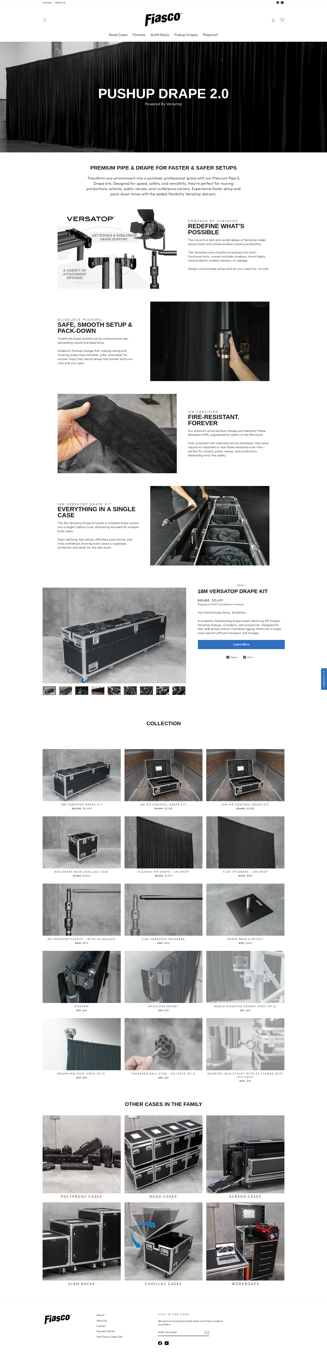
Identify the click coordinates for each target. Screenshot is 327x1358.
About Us (60, 2)
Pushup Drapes (186, 35)
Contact (47, 2)
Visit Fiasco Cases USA (109, 1336)
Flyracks (139, 35)
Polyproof (210, 35)
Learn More (241, 644)
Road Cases (118, 35)
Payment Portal (105, 1331)
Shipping (202, 604)
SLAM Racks (159, 35)
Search (101, 1315)
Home (240, 585)
